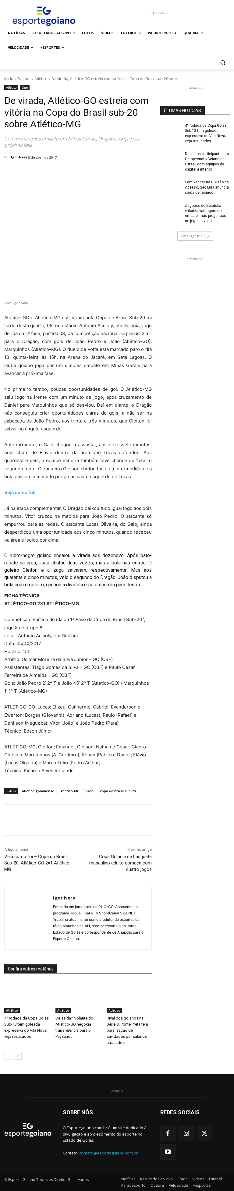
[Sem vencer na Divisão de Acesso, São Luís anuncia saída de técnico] (170, 187)
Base (25, 87)
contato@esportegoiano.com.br (108, 1153)
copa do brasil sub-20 (118, 791)
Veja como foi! (20, 492)
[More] (161, 820)
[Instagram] (186, 1133)
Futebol (23, 78)
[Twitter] (204, 1133)
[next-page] (18, 1056)
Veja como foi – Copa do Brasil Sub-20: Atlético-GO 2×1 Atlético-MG (37, 863)
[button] (222, 62)
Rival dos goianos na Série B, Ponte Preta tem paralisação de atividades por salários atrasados (127, 1030)
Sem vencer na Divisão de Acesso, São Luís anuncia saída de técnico (207, 187)
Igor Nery (19, 157)
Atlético (41, 78)
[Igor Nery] (29, 917)
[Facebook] (168, 1133)
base (90, 791)
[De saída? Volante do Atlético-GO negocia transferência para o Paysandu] (78, 997)
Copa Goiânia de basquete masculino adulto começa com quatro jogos (120, 863)
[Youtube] (168, 1152)
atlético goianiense (38, 791)
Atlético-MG (70, 791)
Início (8, 78)
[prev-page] (8, 1056)
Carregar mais (193, 236)
